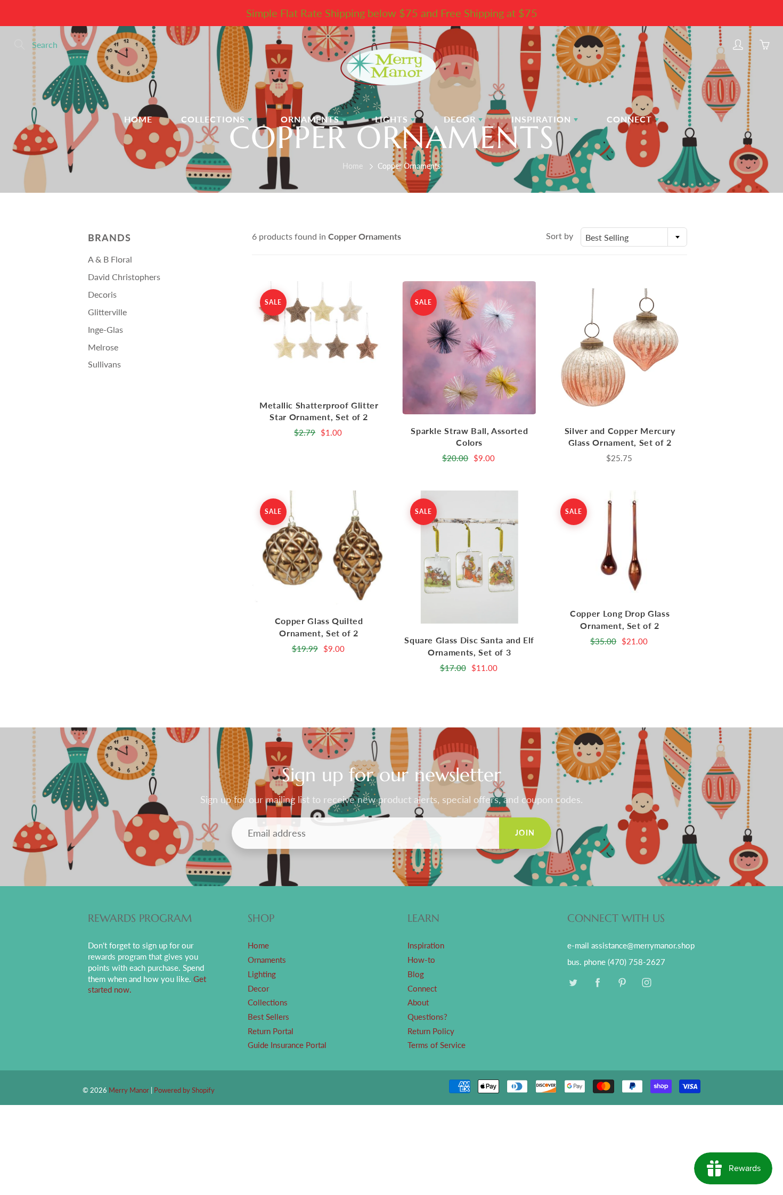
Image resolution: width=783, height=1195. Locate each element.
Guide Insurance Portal (287, 1045)
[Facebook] (597, 982)
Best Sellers (268, 1016)
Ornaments (311, 119)
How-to (421, 959)
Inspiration (542, 119)
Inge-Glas (105, 329)
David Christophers (124, 277)
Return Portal (270, 1031)
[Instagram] (646, 982)
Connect (631, 119)
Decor (461, 119)
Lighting (262, 974)
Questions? (427, 1016)
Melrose (103, 347)
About (418, 1002)
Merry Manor (129, 1090)
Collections (214, 119)
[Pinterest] (622, 982)
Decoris (102, 294)
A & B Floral (110, 259)
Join (525, 832)
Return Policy (430, 1031)
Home (138, 119)
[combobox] (634, 237)
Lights (393, 119)
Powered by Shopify (184, 1090)
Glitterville (107, 312)
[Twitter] (573, 982)
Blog (415, 974)
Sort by (559, 236)
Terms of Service (436, 1045)
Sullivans (104, 364)
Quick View (319, 335)
